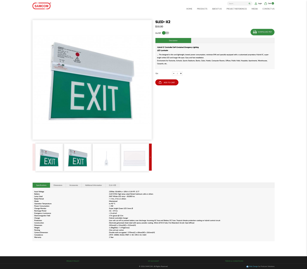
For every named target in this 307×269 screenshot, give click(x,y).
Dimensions (58, 185)
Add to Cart (169, 82)
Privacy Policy (72, 261)
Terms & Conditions (234, 261)
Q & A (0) (112, 185)
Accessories (73, 185)
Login (260, 3)
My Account (153, 261)
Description (173, 40)
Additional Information (93, 185)
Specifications (41, 185)
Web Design (253, 266)
